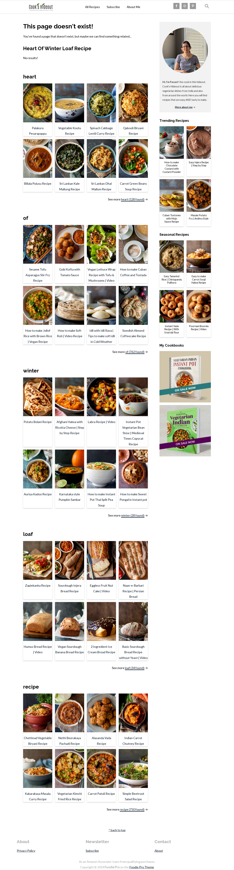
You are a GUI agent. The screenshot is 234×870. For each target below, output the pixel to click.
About (159, 851)
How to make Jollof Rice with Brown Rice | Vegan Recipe (37, 336)
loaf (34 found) (134, 668)
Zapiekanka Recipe (38, 585)
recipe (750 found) (132, 809)
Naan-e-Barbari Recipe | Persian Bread (133, 591)
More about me (184, 107)
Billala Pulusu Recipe (37, 183)
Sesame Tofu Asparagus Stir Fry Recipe (38, 274)
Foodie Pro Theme (141, 867)
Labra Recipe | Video (101, 422)
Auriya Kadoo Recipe (38, 494)
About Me (133, 7)
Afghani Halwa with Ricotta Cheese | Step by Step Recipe (69, 427)
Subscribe (113, 7)
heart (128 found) (132, 199)
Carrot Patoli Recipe (101, 793)
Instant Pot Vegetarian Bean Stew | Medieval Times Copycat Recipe (133, 433)
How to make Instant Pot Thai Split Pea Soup (101, 499)
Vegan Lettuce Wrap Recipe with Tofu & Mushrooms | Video (101, 274)
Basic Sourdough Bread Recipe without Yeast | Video (133, 652)
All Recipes (92, 7)
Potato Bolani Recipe (38, 422)
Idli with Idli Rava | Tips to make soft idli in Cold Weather (101, 336)
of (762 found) (134, 352)
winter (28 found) (132, 515)
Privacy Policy (26, 851)
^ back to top (117, 830)
